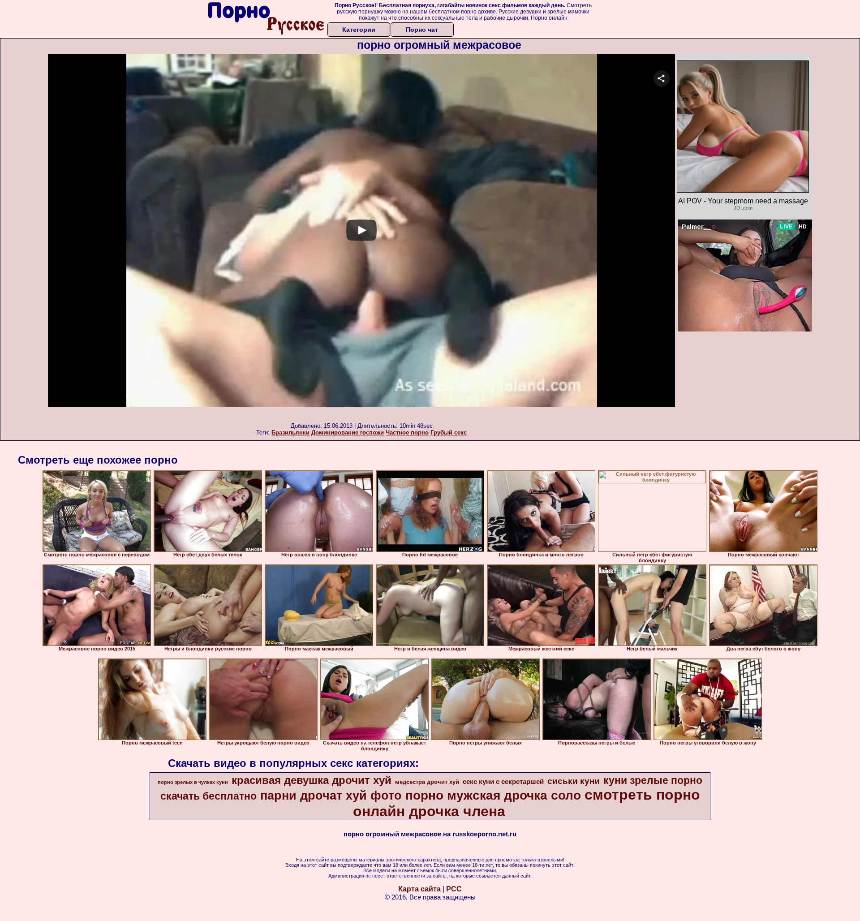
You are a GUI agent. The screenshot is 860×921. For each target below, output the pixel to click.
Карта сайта (419, 889)
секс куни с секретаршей (503, 781)
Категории (358, 29)
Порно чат (422, 29)
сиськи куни (573, 781)
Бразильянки (290, 432)
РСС (454, 889)
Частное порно (407, 432)
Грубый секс (448, 432)
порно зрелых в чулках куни (193, 782)
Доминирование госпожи (347, 432)
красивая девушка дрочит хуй (311, 780)
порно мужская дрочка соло (493, 795)
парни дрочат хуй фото (331, 795)
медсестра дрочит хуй (427, 782)
